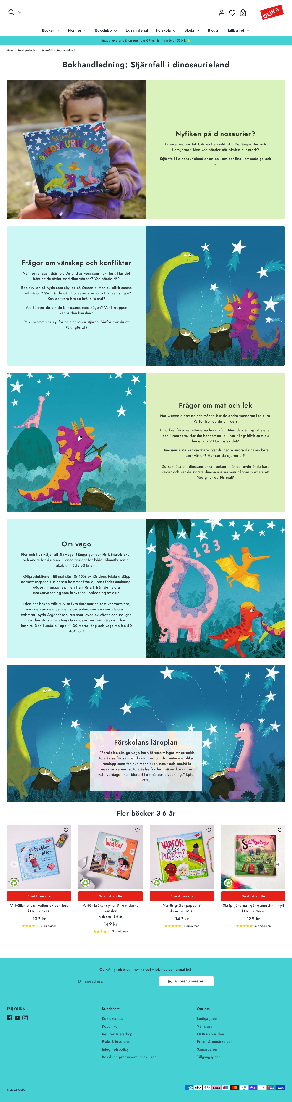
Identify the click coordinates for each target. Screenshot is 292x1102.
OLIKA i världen (210, 1034)
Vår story (204, 1026)
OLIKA (22, 1090)
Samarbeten (207, 1049)
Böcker (48, 30)
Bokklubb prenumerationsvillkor (129, 1057)
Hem (10, 50)
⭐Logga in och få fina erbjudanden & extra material (146, 40)
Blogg (213, 30)
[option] (146, 40)
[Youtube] (17, 1017)
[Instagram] (25, 1017)
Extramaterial (137, 30)
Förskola (164, 30)
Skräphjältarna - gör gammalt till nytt (253, 905)
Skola (190, 30)
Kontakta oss (112, 1018)
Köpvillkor (110, 1026)
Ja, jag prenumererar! (186, 981)
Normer (75, 30)
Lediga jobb (207, 1018)
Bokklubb (104, 30)
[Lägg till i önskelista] (65, 830)
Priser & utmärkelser (214, 1041)
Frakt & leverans (116, 1041)
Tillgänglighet (208, 1057)
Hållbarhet (235, 30)
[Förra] (14, 864)
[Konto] (221, 12)
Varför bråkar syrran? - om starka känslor (110, 908)
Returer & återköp (117, 1034)
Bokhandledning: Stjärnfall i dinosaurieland (46, 50)
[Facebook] (9, 1017)
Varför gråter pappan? (182, 905)
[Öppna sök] (11, 12)
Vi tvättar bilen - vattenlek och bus (39, 905)
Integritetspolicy (115, 1049)
